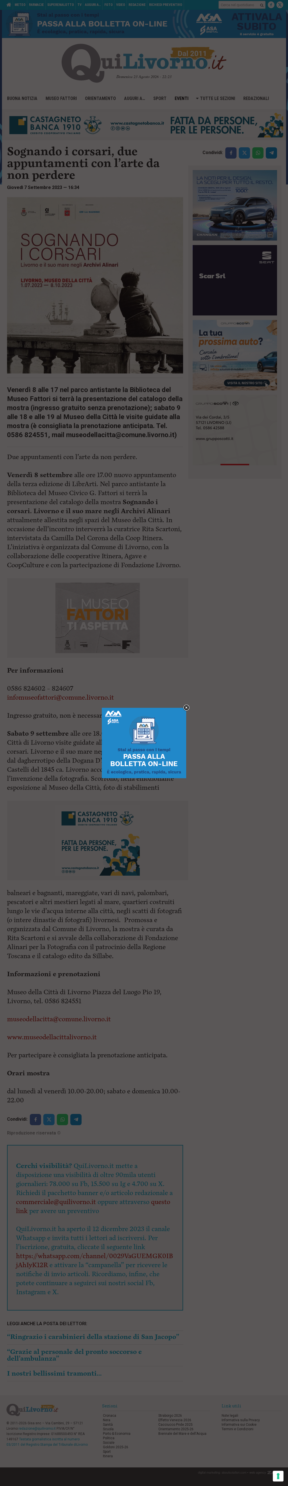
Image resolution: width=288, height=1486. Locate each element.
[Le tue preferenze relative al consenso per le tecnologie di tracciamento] (278, 1476)
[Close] (186, 708)
